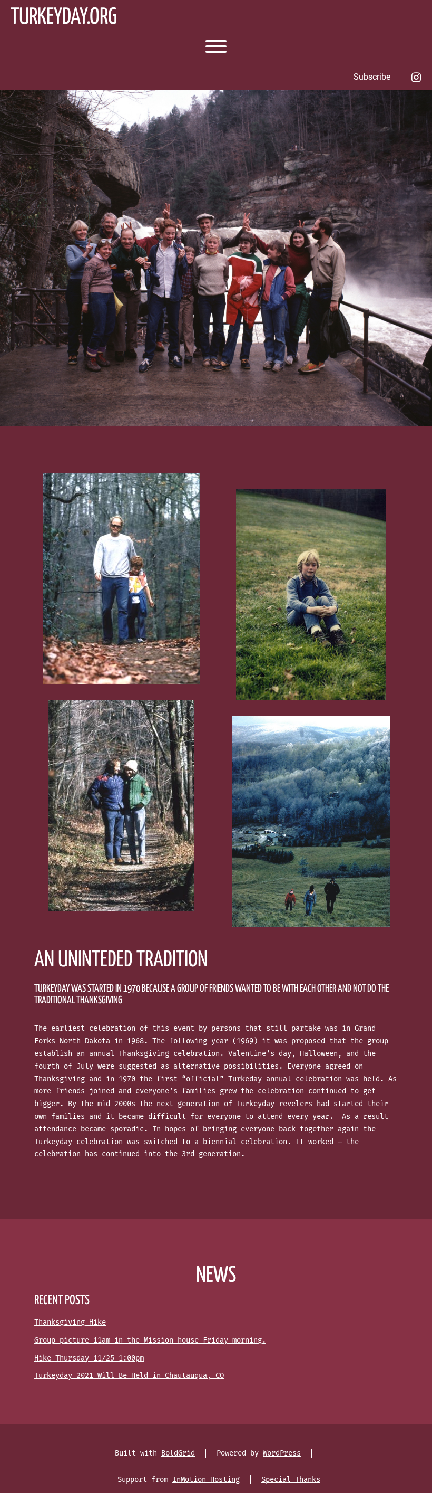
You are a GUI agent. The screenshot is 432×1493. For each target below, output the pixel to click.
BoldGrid (178, 1453)
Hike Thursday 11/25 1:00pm (89, 1358)
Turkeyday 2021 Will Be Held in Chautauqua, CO (129, 1375)
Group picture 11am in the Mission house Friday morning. (150, 1340)
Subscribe (372, 77)
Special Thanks (290, 1479)
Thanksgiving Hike (70, 1322)
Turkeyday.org (64, 17)
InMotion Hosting (206, 1479)
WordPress (282, 1453)
